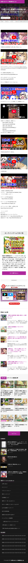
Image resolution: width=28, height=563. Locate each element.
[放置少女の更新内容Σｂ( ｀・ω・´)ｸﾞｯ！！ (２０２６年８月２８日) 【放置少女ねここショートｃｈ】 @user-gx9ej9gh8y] (4, 444)
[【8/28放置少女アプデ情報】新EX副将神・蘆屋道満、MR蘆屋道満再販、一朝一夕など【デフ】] (4, 452)
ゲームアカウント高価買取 (7, 518)
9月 (18, 539)
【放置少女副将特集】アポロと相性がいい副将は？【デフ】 (7, 426)
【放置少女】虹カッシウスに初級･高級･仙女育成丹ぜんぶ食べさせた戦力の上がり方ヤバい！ (17, 338)
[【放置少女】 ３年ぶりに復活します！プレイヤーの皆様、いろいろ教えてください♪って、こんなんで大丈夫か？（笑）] (4, 351)
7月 (15, 535)
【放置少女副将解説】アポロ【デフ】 (15, 326)
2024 (3, 542)
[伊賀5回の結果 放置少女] (4, 459)
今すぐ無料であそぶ (14, 273)
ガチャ (15, 5)
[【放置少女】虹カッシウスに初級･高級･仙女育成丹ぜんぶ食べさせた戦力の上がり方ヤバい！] (4, 339)
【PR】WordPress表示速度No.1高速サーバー (11, 528)
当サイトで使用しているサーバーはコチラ (10, 504)
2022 (3, 549)
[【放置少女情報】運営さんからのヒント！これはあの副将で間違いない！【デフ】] (4, 364)
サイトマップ (4, 487)
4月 (10, 535)
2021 (3, 552)
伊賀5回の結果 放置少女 (12, 456)
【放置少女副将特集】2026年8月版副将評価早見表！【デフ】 (7, 410)
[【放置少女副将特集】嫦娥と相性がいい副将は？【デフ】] (4, 318)
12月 (25, 539)
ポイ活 (24, 5)
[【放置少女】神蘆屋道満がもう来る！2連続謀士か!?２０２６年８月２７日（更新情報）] (4, 474)
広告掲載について (5, 497)
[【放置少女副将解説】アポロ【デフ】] (4, 329)
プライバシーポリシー (6, 490)
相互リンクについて (6, 494)
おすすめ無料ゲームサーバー (8, 507)
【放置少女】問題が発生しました (14, 464)
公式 (6, 5)
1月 (5, 535)
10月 (20, 539)
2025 (3, 539)
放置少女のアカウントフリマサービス (10, 521)
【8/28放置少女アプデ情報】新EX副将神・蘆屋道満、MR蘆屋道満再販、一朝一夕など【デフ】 (7, 393)
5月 (12, 535)
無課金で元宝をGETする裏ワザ (8, 514)
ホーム (2, 5)
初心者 (7, 17)
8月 (16, 535)
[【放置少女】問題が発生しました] (4, 467)
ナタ (20, 5)
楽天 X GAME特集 (5, 511)
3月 (8, 535)
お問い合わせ (4, 483)
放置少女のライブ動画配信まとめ (17, 560)
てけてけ (10, 5)
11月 (22, 539)
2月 (7, 535)
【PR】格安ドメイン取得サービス (8, 525)
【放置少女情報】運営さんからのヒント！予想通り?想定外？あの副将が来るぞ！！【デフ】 (20, 393)
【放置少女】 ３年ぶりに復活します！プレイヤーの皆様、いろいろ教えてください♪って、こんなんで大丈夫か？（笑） (17, 350)
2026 (3, 535)
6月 (13, 535)
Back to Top (14, 433)
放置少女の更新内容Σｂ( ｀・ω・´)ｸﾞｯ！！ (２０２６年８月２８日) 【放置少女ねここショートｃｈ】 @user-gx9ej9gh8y (17, 443)
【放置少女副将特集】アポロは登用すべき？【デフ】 (20, 409)
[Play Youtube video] (14, 37)
